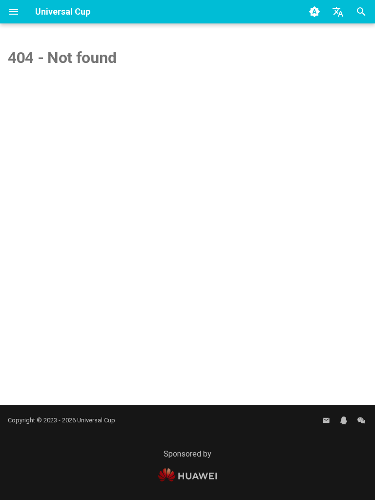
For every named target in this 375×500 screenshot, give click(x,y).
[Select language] (338, 11)
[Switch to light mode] (314, 11)
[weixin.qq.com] (361, 420)
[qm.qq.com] (344, 420)
